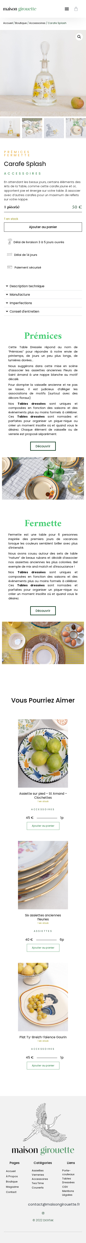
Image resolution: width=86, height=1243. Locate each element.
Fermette (43, 523)
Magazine (12, 1186)
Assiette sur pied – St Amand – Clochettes (43, 795)
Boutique (21, 23)
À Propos (12, 1176)
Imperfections (21, 303)
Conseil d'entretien (24, 311)
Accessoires (37, 23)
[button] (79, 36)
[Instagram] (43, 1213)
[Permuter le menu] (67, 9)
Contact (11, 1192)
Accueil (8, 23)
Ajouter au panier (43, 227)
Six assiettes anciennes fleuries (43, 917)
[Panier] (76, 8)
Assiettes (43, 931)
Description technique (27, 286)
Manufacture (20, 294)
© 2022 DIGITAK (43, 1220)
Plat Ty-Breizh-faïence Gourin (43, 1037)
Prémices (43, 336)
